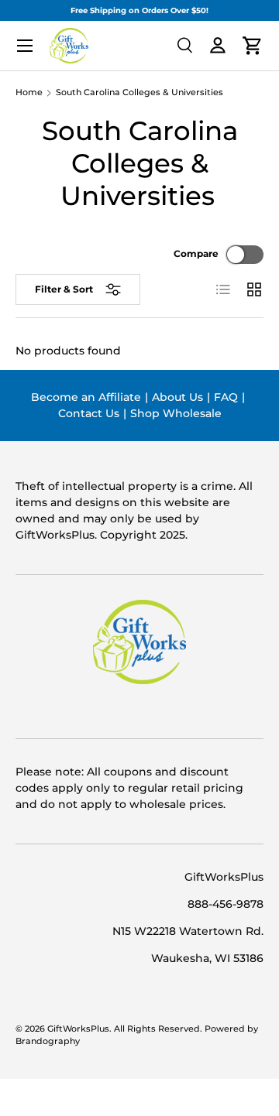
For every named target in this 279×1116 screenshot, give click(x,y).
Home (29, 93)
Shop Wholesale (176, 413)
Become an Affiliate (86, 397)
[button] (252, 45)
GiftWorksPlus (78, 1029)
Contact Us (88, 413)
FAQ (226, 397)
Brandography (48, 1041)
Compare (196, 253)
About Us (177, 397)
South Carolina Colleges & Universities (139, 93)
